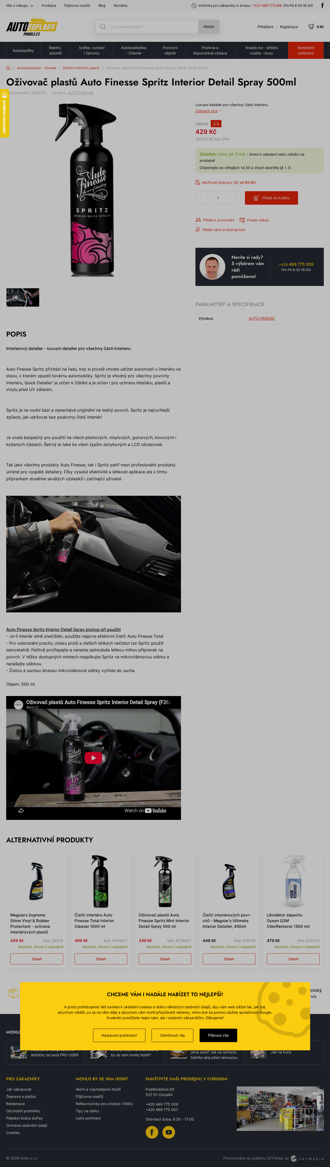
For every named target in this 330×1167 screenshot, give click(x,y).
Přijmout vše (218, 1035)
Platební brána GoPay (24, 1118)
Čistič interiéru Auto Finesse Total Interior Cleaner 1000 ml (94, 921)
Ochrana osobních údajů (26, 1125)
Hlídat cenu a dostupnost (224, 229)
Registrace (289, 27)
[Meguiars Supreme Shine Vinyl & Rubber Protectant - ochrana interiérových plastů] (36, 881)
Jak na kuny (281, 1052)
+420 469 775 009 (162, 1104)
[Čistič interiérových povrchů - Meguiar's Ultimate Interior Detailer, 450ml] (229, 881)
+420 (267, 5)
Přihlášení (265, 27)
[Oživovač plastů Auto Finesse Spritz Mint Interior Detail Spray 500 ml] (165, 881)
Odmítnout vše (172, 1035)
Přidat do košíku (276, 198)
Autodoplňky (23, 50)
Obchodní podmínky (23, 1111)
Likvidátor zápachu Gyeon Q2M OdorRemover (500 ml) (288, 921)
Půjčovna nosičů (77, 5)
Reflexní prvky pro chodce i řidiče (104, 1103)
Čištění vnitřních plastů (81, 68)
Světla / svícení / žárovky (91, 50)
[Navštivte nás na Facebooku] (322, 5)
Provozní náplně (170, 50)
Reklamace (15, 1103)
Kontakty (121, 5)
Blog (101, 5)
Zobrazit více (206, 111)
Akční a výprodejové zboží (98, 1089)
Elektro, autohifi (55, 50)
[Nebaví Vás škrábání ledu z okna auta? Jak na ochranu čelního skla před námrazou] (178, 1052)
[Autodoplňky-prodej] (32, 27)
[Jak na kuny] (258, 1052)
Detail (37, 959)
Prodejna (49, 5)
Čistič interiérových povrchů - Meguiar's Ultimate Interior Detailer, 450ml (227, 921)
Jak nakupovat (18, 1089)
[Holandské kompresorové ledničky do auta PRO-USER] (19, 1052)
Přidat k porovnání (218, 220)
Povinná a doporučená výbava (210, 50)
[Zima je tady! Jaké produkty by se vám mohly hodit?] (98, 1052)
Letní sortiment (88, 1118)
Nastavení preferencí (119, 1035)
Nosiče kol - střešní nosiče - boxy (261, 50)
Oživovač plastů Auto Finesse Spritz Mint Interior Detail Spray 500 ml (164, 921)
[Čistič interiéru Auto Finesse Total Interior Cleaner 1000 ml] (101, 881)
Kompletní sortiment (306, 50)
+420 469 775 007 (162, 1109)
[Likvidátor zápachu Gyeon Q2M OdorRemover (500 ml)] (293, 881)
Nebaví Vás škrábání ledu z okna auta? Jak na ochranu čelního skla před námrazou (214, 1052)
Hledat (208, 26)
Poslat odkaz (258, 220)
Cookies (13, 1132)
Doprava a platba (21, 1096)
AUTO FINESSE (81, 93)
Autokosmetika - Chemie (133, 50)
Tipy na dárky (87, 1111)
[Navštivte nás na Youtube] (168, 1132)
